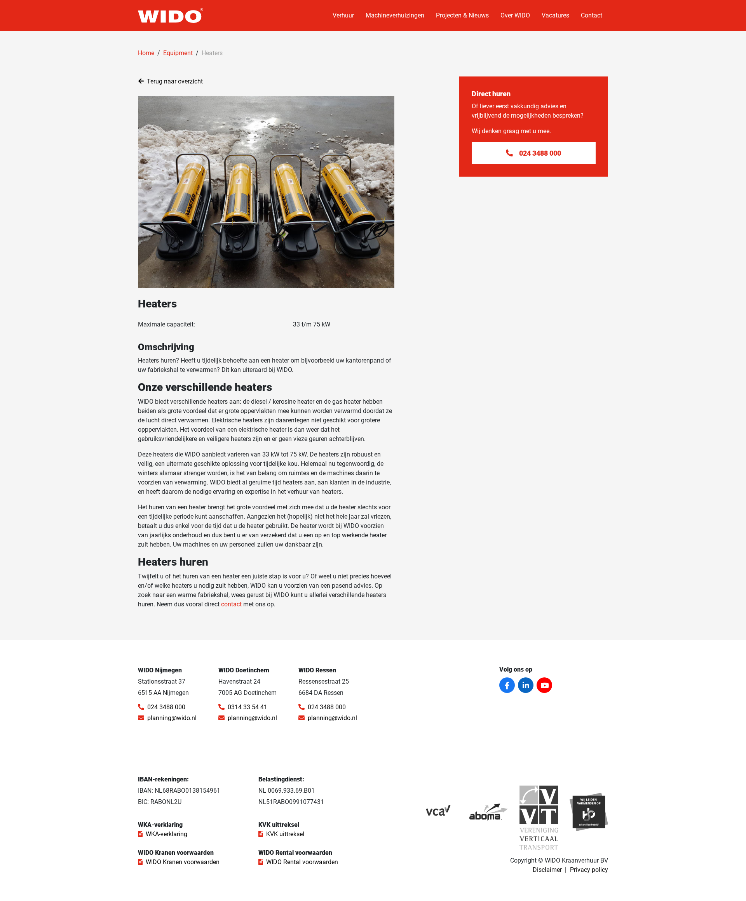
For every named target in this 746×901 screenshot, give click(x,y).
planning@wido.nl (172, 718)
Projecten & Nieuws (462, 15)
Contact (591, 15)
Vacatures (555, 15)
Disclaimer (547, 869)
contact (231, 604)
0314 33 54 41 (247, 707)
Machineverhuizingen (395, 15)
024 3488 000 (166, 707)
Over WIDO (515, 15)
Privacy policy (589, 869)
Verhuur (343, 15)
